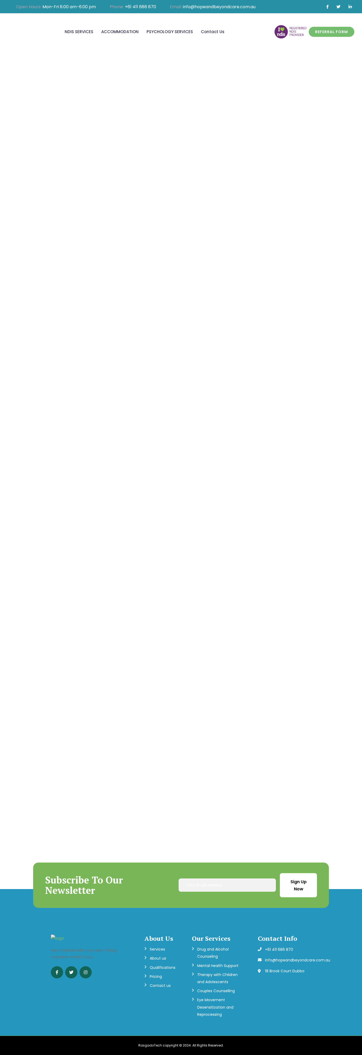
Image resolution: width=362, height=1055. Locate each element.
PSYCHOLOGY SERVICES (170, 31)
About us (158, 958)
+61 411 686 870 (140, 7)
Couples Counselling (216, 991)
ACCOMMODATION (120, 31)
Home (166, 174)
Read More (55, 409)
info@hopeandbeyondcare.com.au (219, 7)
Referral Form (331, 31)
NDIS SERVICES (79, 31)
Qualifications (162, 967)
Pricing (156, 976)
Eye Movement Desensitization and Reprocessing (215, 1007)
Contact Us (212, 31)
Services (157, 949)
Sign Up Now (298, 885)
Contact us (160, 985)
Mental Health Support (218, 965)
